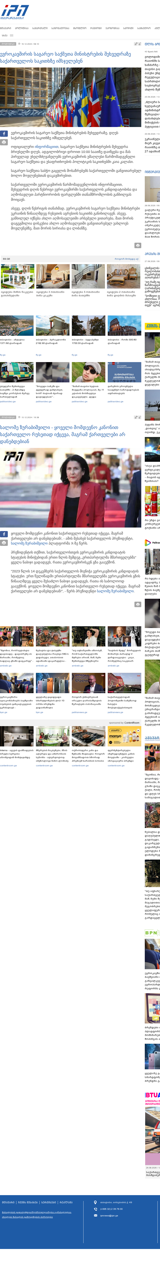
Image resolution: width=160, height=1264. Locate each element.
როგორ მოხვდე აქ (126, 259)
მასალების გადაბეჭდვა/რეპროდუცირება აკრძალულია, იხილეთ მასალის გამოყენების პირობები (37, 1214)
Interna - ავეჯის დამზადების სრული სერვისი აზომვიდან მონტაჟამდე (17, 754)
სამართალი (40, 28)
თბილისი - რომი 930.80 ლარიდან (122, 341)
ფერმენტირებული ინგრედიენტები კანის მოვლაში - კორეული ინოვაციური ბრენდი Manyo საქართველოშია (122, 757)
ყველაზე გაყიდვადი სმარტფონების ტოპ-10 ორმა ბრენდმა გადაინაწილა (50, 702)
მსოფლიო (79, 28)
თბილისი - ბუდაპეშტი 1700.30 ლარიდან (85, 341)
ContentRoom (131, 722)
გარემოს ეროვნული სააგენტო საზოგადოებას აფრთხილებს (123, 390)
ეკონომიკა (112, 28)
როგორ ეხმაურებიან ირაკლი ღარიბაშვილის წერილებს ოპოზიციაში (87, 700)
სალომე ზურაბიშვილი (29, 543)
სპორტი (128, 28)
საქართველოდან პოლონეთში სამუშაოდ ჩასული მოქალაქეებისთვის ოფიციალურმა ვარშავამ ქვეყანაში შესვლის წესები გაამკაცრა (124, 707)
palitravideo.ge (8, 401)
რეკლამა (66, 1202)
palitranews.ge (79, 712)
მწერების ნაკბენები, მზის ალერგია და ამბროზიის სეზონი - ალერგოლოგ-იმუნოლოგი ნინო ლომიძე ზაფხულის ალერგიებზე (52, 757)
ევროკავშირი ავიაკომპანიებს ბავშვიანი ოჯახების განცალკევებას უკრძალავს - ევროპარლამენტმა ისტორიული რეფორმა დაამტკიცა (16, 707)
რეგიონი (96, 28)
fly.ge (2, 355)
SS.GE (6, 259)
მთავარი (5, 28)
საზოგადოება (60, 28)
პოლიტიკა (21, 28)
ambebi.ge (6, 665)
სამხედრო (144, 28)
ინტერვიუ (152, 172)
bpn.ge (3, 712)
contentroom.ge (8, 765)
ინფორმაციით (46, 147)
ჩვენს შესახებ (28, 1202)
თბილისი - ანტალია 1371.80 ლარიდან (12, 341)
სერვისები (48, 1202)
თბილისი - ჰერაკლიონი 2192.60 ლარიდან (51, 341)
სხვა (4, 35)
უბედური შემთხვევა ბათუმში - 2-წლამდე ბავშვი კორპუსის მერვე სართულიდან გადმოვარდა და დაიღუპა (16, 393)
